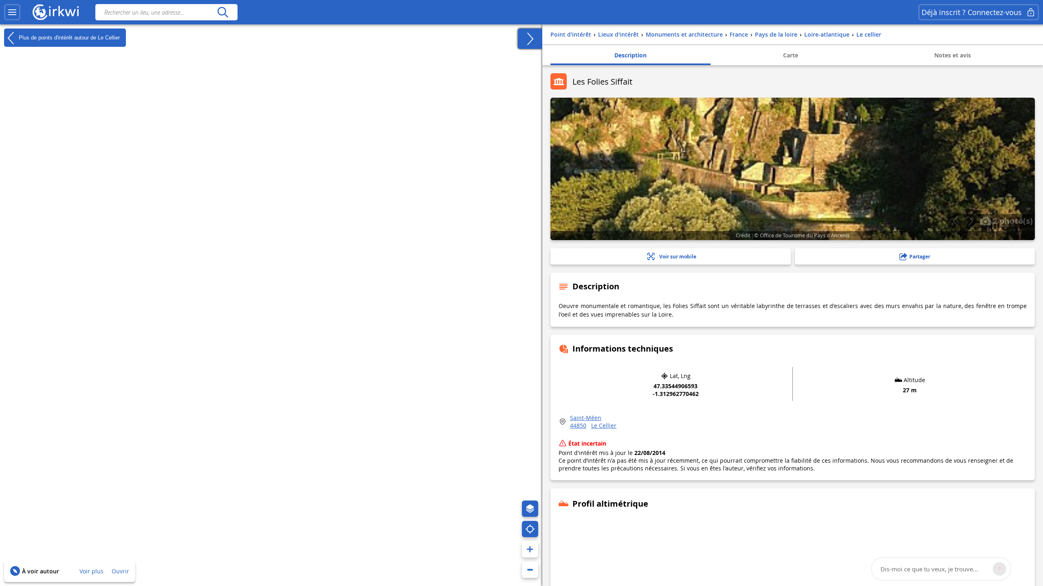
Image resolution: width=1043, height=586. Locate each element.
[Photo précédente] (955, 221)
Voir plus (91, 571)
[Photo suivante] (970, 221)
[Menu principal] (12, 12)
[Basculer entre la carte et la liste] (530, 38)
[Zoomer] (530, 549)
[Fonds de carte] (530, 509)
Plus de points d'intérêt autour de (68, 37)
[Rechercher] (222, 12)
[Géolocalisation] (530, 529)
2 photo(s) (1012, 220)
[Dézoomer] (530, 570)
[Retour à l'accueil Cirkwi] (56, 12)
